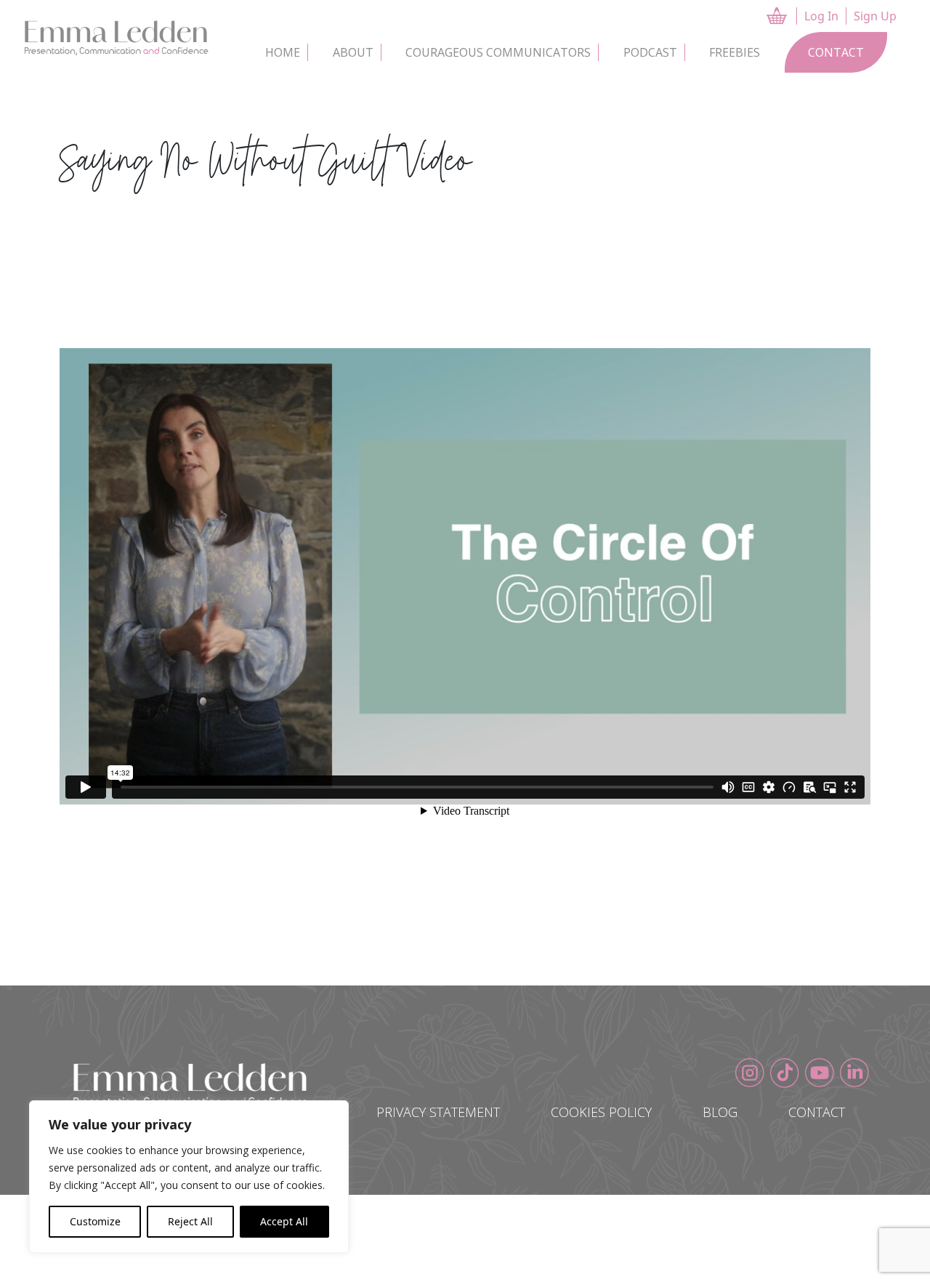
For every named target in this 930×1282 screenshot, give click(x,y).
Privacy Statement (438, 1112)
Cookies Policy (601, 1112)
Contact (836, 52)
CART (789, 15)
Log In (821, 16)
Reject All (190, 1221)
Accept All (284, 1221)
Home (282, 52)
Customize (95, 1221)
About (353, 52)
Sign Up (875, 16)
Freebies (734, 52)
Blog (720, 1112)
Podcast (650, 52)
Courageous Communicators (498, 52)
